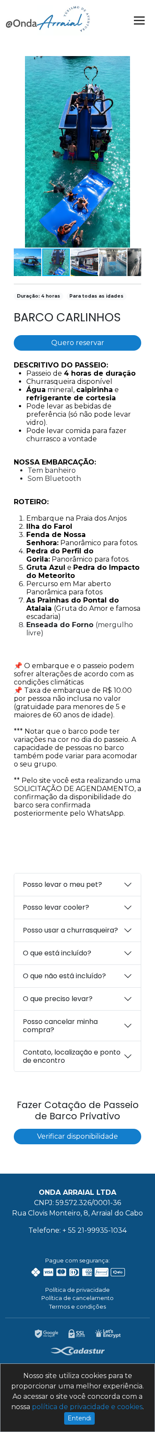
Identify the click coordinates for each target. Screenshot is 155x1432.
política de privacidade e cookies (87, 1407)
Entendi (79, 1418)
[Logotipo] (47, 19)
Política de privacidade (77, 1289)
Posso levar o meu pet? (62, 884)
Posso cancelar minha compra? (60, 1026)
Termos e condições (77, 1306)
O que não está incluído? (64, 976)
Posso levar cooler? (56, 907)
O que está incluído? (57, 953)
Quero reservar (77, 343)
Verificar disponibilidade (77, 1136)
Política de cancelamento (77, 1297)
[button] (133, 64)
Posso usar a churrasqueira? (70, 930)
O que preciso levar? (58, 999)
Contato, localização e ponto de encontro (72, 1056)
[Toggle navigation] (139, 20)
